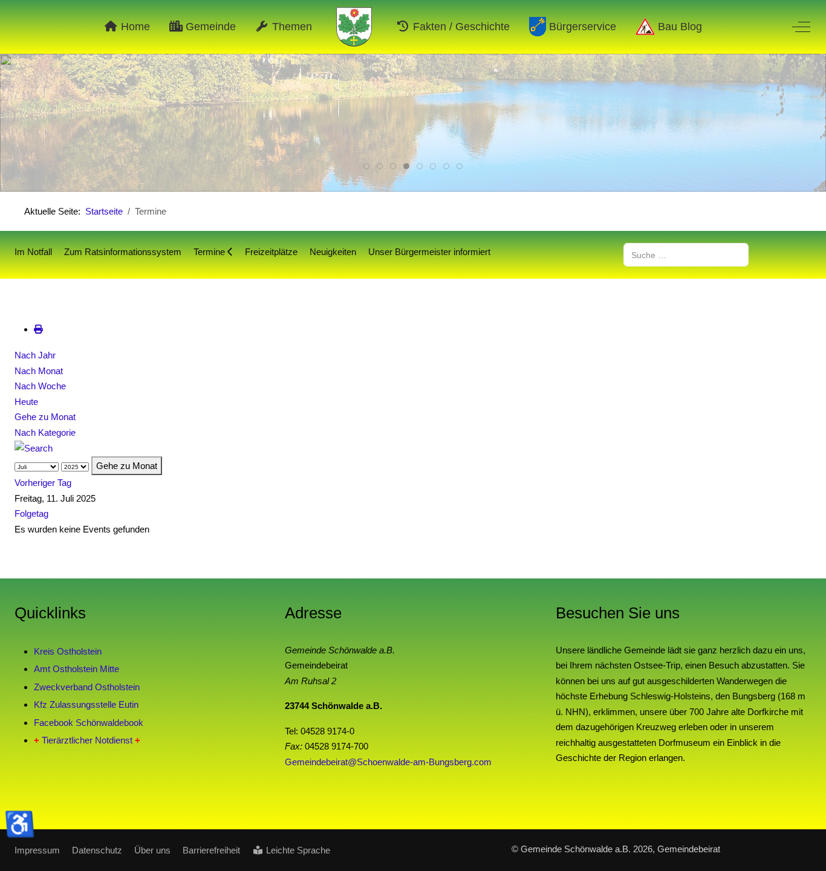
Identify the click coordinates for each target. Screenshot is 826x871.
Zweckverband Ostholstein (87, 687)
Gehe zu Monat (45, 417)
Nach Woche (40, 386)
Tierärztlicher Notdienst (87, 740)
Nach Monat (39, 371)
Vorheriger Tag (43, 483)
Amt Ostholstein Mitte (76, 669)
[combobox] (686, 255)
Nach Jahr (35, 355)
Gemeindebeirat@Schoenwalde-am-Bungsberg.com (388, 762)
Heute (26, 402)
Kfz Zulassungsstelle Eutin (86, 704)
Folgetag (31, 513)
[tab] (366, 166)
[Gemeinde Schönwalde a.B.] (354, 27)
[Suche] (34, 447)
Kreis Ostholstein (68, 651)
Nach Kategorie (45, 432)
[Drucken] (38, 329)
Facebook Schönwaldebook (88, 722)
